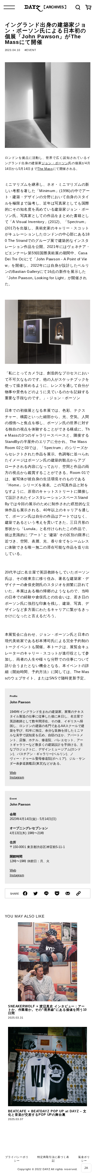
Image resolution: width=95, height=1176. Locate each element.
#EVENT (30, 50)
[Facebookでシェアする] (25, 893)
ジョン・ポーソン (55, 163)
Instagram (17, 777)
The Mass (45, 169)
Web (13, 773)
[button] (86, 1168)
